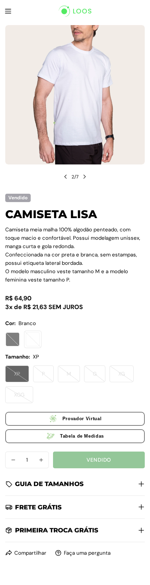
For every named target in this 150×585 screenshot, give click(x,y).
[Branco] (32, 339)
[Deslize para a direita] (84, 176)
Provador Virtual (82, 418)
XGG (23, 397)
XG (126, 376)
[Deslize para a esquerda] (65, 176)
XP (21, 376)
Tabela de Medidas (82, 436)
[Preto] (12, 339)
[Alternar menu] (8, 11)
